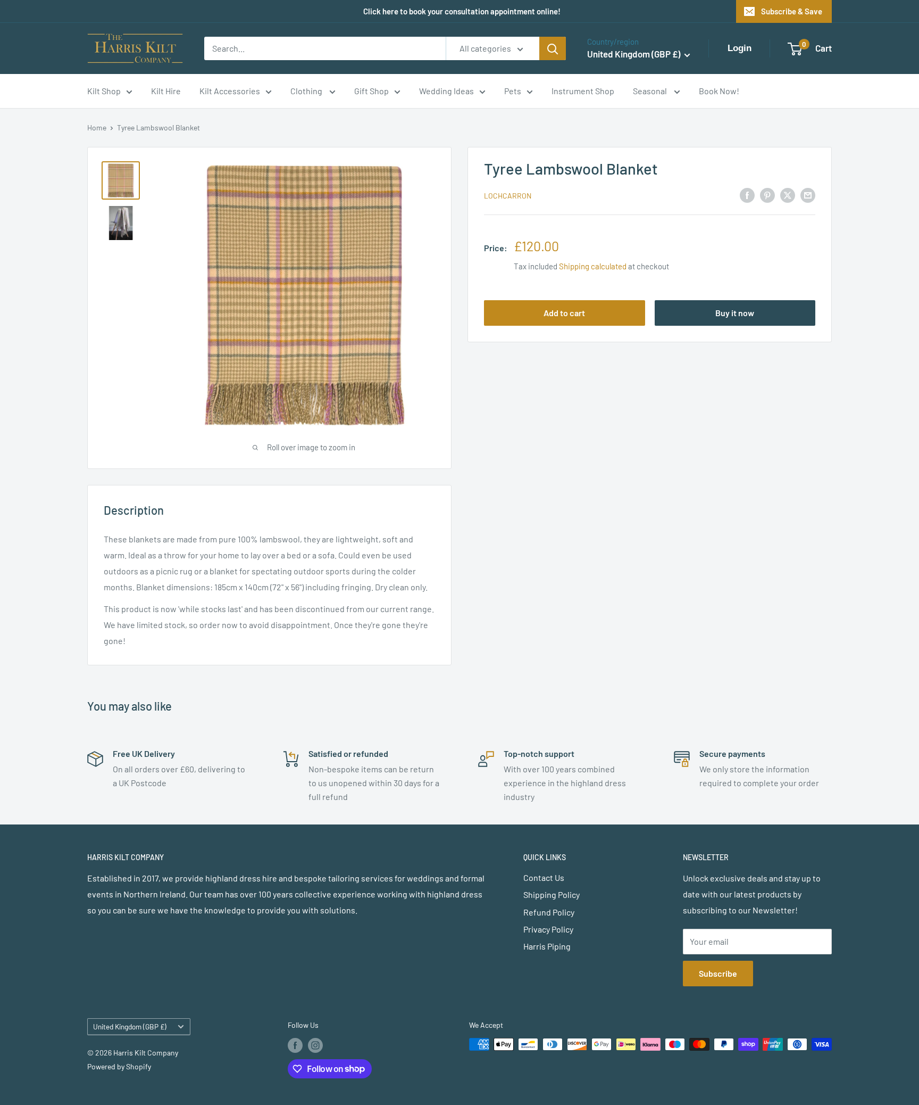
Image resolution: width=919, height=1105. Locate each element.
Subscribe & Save (791, 11)
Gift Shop (371, 91)
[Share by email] (807, 194)
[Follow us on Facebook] (295, 1045)
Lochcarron (507, 195)
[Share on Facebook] (747, 194)
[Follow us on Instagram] (315, 1045)
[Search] (552, 48)
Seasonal (651, 91)
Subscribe (718, 973)
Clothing (307, 91)
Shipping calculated (592, 266)
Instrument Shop (583, 91)
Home (96, 127)
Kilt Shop (104, 91)
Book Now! (719, 91)
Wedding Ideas (446, 91)
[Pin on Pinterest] (767, 194)
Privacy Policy (548, 929)
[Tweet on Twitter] (787, 194)
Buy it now (734, 313)
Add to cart (564, 313)
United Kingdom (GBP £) (129, 1026)
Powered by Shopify (119, 1066)
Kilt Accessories (229, 91)
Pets (512, 91)
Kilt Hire (166, 91)
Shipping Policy (551, 894)
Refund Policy (548, 912)
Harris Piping (547, 946)
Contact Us (543, 877)
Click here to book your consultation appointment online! (462, 11)
